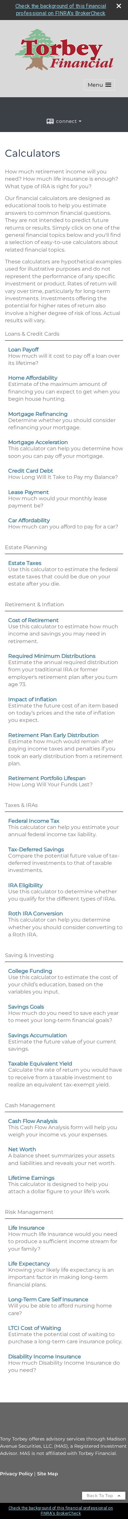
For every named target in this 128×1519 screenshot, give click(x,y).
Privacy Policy (16, 1474)
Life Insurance (26, 1228)
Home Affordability (32, 378)
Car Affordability (29, 520)
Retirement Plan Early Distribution (53, 735)
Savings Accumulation (37, 1035)
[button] (99, 85)
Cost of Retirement (33, 620)
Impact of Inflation (32, 699)
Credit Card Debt (30, 471)
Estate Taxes (24, 563)
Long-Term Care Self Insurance (48, 1299)
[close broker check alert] (118, 6)
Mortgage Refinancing (38, 414)
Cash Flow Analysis (32, 1121)
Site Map (47, 1474)
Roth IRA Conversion (35, 913)
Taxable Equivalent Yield (40, 1064)
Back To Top (101, 1495)
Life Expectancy (29, 1264)
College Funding (30, 971)
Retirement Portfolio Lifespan (47, 778)
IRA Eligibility (25, 885)
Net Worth (22, 1149)
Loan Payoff (23, 349)
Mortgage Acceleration (38, 442)
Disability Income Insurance (44, 1356)
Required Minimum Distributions (52, 656)
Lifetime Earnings (31, 1178)
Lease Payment (28, 492)
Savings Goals (26, 1007)
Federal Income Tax (33, 821)
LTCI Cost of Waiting (34, 1328)
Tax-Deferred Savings (36, 849)
